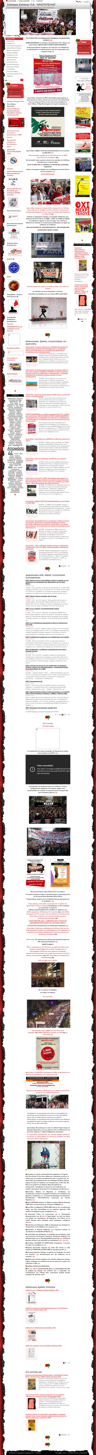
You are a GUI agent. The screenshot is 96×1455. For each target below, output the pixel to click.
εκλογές (16, 402)
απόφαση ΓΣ (12, 443)
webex (16, 419)
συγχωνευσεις (12, 426)
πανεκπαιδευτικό (13, 401)
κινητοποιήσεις (13, 470)
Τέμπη (11, 437)
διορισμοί (11, 457)
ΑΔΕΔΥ (17, 489)
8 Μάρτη (19, 411)
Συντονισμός (18, 420)
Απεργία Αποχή (18, 435)
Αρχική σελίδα (12, 0)
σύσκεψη (19, 426)
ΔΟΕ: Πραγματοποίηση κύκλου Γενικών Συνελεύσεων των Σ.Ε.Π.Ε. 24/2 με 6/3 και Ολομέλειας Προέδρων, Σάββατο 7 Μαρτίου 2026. (48, 692)
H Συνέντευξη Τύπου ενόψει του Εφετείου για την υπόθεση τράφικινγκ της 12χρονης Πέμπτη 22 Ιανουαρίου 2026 (45, 1395)
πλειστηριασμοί (15, 469)
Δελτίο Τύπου (18, 483)
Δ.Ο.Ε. (20, 470)
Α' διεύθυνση (19, 472)
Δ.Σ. (20, 465)
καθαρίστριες (19, 473)
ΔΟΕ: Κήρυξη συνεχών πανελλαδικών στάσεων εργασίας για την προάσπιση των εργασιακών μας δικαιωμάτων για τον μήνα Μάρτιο (47, 582)
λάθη (20, 401)
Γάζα (20, 419)
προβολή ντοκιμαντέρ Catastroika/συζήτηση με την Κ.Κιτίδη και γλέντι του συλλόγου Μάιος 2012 (46, 1309)
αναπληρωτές (11, 462)
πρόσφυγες (17, 455)
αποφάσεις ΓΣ (17, 445)
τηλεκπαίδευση (18, 407)
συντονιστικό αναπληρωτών (15, 491)
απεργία (20, 467)
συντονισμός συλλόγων (15, 484)
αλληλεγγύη (12, 410)
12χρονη (11, 435)
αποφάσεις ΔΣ (18, 434)
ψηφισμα (12, 432)
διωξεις (12, 431)
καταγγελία (12, 413)
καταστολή (14, 487)
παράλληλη (19, 410)
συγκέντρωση (19, 460)
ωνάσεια (12, 423)
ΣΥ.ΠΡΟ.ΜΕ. (11, 472)
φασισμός (20, 478)
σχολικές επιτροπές (15, 428)
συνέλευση (20, 479)
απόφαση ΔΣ (18, 442)
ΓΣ (19, 402)
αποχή (15, 467)
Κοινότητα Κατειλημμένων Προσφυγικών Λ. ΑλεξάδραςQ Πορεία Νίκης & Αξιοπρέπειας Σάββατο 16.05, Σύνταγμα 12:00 (47, 1375)
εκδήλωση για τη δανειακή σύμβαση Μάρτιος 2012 (42, 1290)
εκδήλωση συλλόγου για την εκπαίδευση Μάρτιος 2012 (44, 1345)
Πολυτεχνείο (20, 398)
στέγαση (19, 422)
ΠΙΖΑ (17, 405)
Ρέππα (11, 402)
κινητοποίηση (17, 463)
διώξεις (12, 425)
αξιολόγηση (12, 480)
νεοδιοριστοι (18, 425)
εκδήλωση (19, 413)
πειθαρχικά (18, 423)
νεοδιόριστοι (12, 411)
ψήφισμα (19, 462)
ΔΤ (14, 405)
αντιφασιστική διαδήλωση (15, 458)
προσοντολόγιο (12, 486)
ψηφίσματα (11, 478)
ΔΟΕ (10, 467)
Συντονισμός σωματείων (15, 400)
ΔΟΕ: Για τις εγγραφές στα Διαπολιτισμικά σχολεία (42, 608)
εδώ (51, 40)
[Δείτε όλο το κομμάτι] (32, 359)
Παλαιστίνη (18, 431)
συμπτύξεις (11, 429)
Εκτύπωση (40, 0)
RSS (33, 0)
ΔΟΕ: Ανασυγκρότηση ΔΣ (34, 681)
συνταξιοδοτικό (11, 414)
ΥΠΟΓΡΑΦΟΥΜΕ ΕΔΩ (47, 174)
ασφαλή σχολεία (12, 398)
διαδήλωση (11, 483)
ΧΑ (16, 478)
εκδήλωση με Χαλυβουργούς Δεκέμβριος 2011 (41, 1327)
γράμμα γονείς (11, 473)
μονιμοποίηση (17, 437)
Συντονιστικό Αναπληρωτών (15, 409)
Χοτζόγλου (11, 420)
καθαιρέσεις (13, 422)
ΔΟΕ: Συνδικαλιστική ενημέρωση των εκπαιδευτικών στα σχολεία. (47, 637)
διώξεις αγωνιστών (15, 481)
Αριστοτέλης (15, 439)
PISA (16, 404)
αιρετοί (16, 465)
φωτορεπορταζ (18, 429)
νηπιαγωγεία (18, 457)
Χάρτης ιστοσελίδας (24, 0)
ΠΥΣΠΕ (11, 465)
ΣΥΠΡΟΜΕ (18, 476)
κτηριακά (16, 453)
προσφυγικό (19, 414)
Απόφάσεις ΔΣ (11, 460)
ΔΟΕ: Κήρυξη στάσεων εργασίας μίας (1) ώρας (41, 596)
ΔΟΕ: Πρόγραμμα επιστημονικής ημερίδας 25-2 (41, 708)
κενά (11, 463)
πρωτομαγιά (11, 404)
